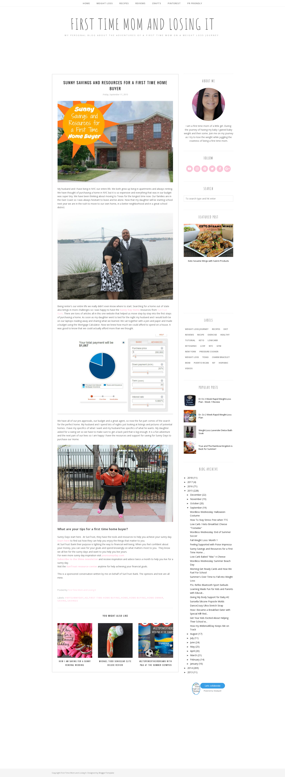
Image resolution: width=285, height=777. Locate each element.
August (194, 633)
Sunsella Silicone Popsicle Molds (207, 601)
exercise (212, 334)
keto (201, 340)
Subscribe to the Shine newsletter (77, 559)
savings (72, 600)
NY (213, 362)
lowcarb (213, 340)
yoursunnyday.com (113, 555)
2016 (190, 486)
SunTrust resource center (81, 566)
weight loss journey (196, 329)
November (196, 499)
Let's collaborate (212, 685)
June (192, 642)
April (192, 651)
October (194, 503)
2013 (190, 672)
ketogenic (191, 346)
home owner (155, 597)
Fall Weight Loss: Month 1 (204, 540)
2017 (190, 482)
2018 (190, 477)
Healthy (225, 334)
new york (190, 351)
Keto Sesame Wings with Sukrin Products (208, 260)
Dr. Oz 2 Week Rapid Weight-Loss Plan (215, 416)
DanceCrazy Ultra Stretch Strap (206, 605)
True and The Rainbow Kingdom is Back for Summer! (216, 447)
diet (225, 329)
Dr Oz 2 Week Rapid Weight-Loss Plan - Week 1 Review (215, 400)
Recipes (216, 329)
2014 (190, 668)
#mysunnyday (74, 597)
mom (187, 362)
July (192, 638)
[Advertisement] (142, 55)
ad (86, 597)
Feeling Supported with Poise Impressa (211, 544)
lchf (202, 346)
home (124, 597)
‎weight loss (192, 357)
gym (219, 346)
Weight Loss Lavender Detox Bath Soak (215, 432)
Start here (63, 540)
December (195, 494)
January (194, 663)
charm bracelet (221, 357)
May (192, 646)
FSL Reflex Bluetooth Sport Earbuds (209, 584)
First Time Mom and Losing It (142, 24)
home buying (137, 597)
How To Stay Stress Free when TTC (209, 519)
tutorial (190, 340)
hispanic (223, 362)
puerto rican (201, 362)
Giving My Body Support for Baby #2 (209, 597)
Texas (205, 357)
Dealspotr (218, 690)
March (193, 655)
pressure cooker (208, 351)
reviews (189, 334)
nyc (211, 346)
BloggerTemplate (106, 773)
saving (61, 600)
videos (188, 368)
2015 (190, 490)
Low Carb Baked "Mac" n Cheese (207, 556)
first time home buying (104, 597)
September (196, 507)
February (195, 659)
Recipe (200, 334)
